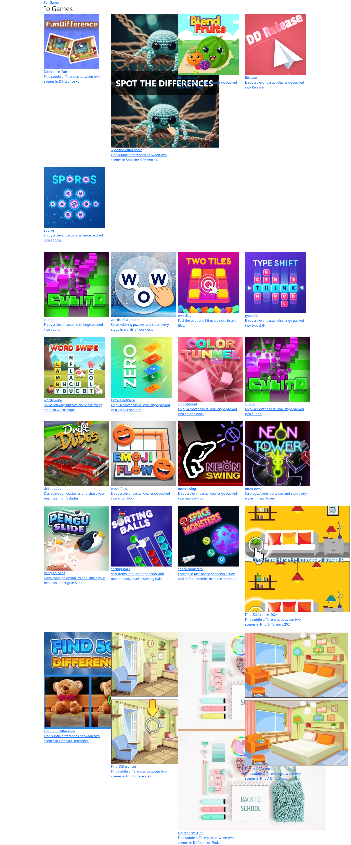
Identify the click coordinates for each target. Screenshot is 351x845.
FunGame (51, 2)
